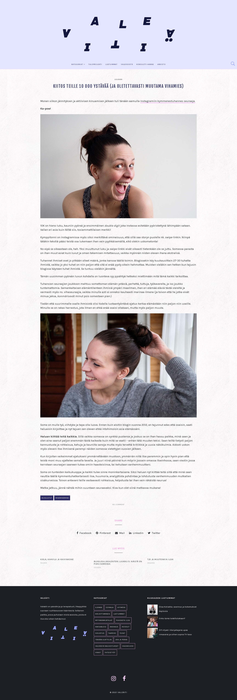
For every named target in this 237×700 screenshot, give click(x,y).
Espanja (110, 607)
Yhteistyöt (110, 652)
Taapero (112, 633)
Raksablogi (100, 627)
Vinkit (98, 652)
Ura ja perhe (121, 640)
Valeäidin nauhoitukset (107, 646)
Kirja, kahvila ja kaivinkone (57, 559)
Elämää (98, 607)
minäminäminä (62, 498)
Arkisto (161, 64)
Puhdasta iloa (123, 620)
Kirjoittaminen (102, 614)
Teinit (122, 633)
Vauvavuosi (128, 646)
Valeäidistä (127, 64)
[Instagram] (113, 678)
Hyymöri (121, 607)
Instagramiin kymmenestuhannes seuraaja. (167, 101)
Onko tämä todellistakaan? (172, 618)
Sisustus (100, 633)
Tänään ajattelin (103, 640)
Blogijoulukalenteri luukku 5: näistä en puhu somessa (118, 562)
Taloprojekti (95, 64)
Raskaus (114, 627)
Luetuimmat (111, 64)
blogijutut (47, 498)
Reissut (125, 627)
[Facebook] (124, 678)
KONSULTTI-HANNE (145, 64)
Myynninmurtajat (103, 620)
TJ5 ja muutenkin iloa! (160, 559)
